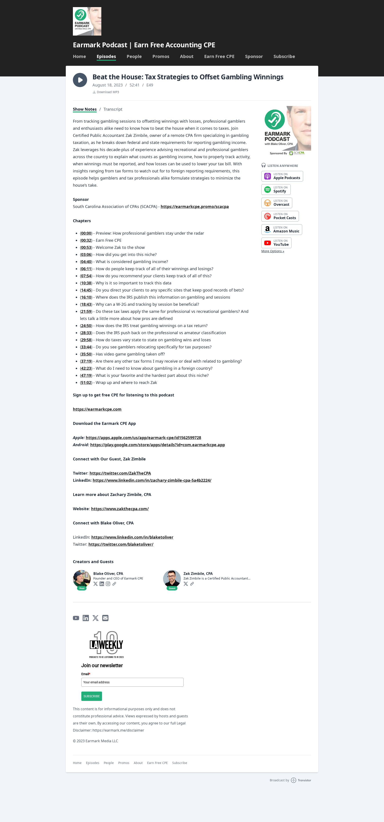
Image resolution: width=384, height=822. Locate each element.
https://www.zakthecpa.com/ (120, 508)
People (134, 56)
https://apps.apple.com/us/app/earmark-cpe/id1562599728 (143, 437)
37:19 (86, 361)
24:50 (86, 325)
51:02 (86, 382)
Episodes (106, 56)
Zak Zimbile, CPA (198, 573)
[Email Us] (105, 618)
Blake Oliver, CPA (108, 573)
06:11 (86, 268)
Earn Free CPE (219, 56)
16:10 (86, 297)
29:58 (86, 339)
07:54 (86, 275)
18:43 (86, 304)
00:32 (86, 240)
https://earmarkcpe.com (97, 409)
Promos (160, 56)
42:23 (86, 368)
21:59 (86, 311)
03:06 (86, 254)
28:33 (86, 332)
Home (79, 56)
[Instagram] (108, 584)
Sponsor (254, 56)
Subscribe (284, 56)
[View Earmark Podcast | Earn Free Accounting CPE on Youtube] (76, 618)
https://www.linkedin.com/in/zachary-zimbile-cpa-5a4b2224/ (152, 480)
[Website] (114, 584)
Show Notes (85, 109)
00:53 (86, 247)
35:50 (86, 354)
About (187, 56)
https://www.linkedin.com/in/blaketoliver (132, 537)
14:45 (86, 290)
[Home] (87, 21)
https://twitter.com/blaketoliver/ (120, 544)
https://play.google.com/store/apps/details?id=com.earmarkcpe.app (157, 444)
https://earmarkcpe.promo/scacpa (195, 206)
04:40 (86, 261)
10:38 (86, 283)
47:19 (86, 375)
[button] (80, 80)
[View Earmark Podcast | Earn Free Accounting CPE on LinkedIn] (86, 618)
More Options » (272, 251)
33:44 (86, 347)
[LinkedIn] (102, 584)
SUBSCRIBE (92, 696)
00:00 (86, 233)
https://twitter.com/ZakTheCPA (120, 473)
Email (85, 674)
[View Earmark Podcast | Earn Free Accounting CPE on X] (95, 618)
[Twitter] (95, 584)
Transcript (113, 109)
